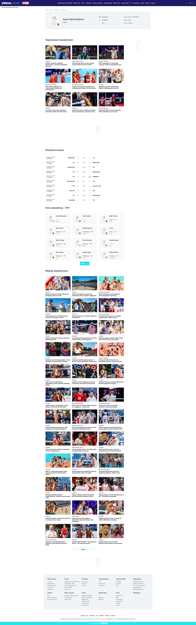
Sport (51, 9)
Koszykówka (103, 579)
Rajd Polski (101, 599)
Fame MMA (118, 581)
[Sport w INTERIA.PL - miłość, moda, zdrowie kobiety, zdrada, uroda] (16, 3)
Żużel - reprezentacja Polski (70, 585)
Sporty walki (121, 579)
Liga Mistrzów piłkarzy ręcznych (71, 595)
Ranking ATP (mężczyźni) (87, 597)
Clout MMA (118, 583)
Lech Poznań (50, 587)
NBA (100, 581)
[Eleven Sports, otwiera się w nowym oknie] (25, 3)
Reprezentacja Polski (51, 597)
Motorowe (103, 593)
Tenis (84, 593)
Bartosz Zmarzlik (68, 587)
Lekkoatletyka (119, 601)
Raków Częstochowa (52, 585)
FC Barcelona (50, 589)
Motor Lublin (67, 589)
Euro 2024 (49, 581)
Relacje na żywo (119, 595)
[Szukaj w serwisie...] (187, 3)
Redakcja (136, 593)
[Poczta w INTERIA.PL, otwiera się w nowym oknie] (190, 3)
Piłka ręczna (69, 593)
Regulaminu (81, 619)
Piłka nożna (51, 579)
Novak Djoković (85, 605)
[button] (77, 3)
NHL (48, 595)
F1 (99, 595)
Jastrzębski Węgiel (137, 587)
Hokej (49, 593)
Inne (117, 593)
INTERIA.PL (114, 619)
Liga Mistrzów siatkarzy (138, 581)
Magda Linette (85, 599)
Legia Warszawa (50, 583)
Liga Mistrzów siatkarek (138, 583)
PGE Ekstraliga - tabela (69, 583)
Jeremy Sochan (102, 583)
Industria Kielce (67, 599)
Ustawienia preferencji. (101, 618)
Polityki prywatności (91, 619)
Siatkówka (56, 9)
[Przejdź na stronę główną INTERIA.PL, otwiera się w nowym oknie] (6, 3)
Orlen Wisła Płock (68, 597)
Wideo (117, 597)
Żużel (66, 579)
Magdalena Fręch (85, 601)
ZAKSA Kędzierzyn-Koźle (138, 589)
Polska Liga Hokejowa (52, 599)
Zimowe (85, 579)
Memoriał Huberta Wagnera (139, 585)
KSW (117, 585)
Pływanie (118, 605)
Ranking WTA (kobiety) (87, 595)
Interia (46, 9)
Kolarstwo (118, 603)
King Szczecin (102, 585)
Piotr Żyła (84, 585)
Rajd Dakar (101, 597)
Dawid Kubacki (85, 581)
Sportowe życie (119, 599)
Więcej (83, 263)
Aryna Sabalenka (85, 603)
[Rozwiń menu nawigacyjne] (193, 3)
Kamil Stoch (84, 583)
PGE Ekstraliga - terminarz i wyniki (71, 581)
